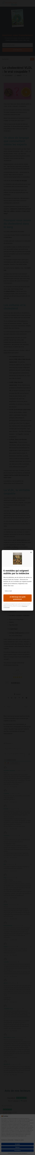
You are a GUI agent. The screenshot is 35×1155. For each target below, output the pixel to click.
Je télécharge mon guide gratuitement (17, 598)
